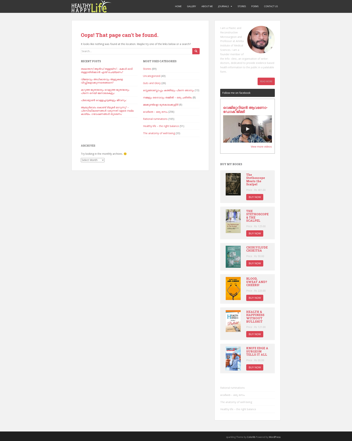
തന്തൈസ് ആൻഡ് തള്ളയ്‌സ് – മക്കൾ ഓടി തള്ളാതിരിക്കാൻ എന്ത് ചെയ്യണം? (107, 70)
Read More (266, 81)
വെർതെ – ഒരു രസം (155, 111)
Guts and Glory (152, 83)
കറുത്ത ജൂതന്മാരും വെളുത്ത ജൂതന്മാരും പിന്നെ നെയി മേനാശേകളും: (105, 91)
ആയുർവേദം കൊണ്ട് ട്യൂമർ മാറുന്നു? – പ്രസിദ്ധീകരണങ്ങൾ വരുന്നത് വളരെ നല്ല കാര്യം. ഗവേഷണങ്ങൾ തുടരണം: (107, 111)
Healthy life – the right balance (161, 126)
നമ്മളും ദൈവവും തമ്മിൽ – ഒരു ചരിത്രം (167, 97)
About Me (207, 6)
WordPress (274, 437)
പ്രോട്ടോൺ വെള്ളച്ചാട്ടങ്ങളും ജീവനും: (103, 100)
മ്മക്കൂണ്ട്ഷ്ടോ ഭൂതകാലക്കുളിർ (160, 104)
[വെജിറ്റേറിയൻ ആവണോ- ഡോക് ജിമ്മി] (247, 129)
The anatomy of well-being (159, 133)
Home (178, 6)
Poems (254, 6)
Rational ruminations (155, 119)
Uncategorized (151, 76)
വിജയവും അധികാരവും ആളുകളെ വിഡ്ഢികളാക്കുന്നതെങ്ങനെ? (102, 80)
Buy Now (255, 197)
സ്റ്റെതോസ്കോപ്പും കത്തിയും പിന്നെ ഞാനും (168, 90)
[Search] (196, 51)
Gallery (191, 6)
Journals (223, 6)
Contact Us (271, 6)
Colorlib (251, 437)
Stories (242, 6)
